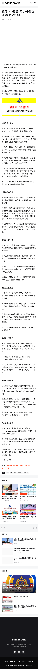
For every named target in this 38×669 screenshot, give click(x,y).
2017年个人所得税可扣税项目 (28, 497)
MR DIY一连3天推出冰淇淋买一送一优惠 (25, 558)
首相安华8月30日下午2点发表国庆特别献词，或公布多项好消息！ (24, 549)
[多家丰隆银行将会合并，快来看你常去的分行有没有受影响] (7, 608)
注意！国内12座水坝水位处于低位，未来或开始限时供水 (25, 540)
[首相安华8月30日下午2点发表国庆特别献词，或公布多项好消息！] (7, 551)
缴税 (11, 472)
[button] (2, 2)
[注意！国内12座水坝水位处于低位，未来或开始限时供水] (7, 541)
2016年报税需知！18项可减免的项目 (28, 517)
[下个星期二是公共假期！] (7, 599)
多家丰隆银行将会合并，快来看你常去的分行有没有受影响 (25, 606)
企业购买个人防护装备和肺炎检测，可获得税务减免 (9, 497)
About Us (12, 661)
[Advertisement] (19, 42)
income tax (25, 472)
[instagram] (19, 652)
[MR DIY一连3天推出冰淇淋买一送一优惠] (7, 560)
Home (6, 661)
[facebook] (15, 652)
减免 (7, 472)
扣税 (15, 472)
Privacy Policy (21, 661)
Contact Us (30, 661)
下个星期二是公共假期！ (21, 596)
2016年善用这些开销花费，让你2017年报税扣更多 (10, 517)
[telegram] (23, 652)
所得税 (19, 472)
